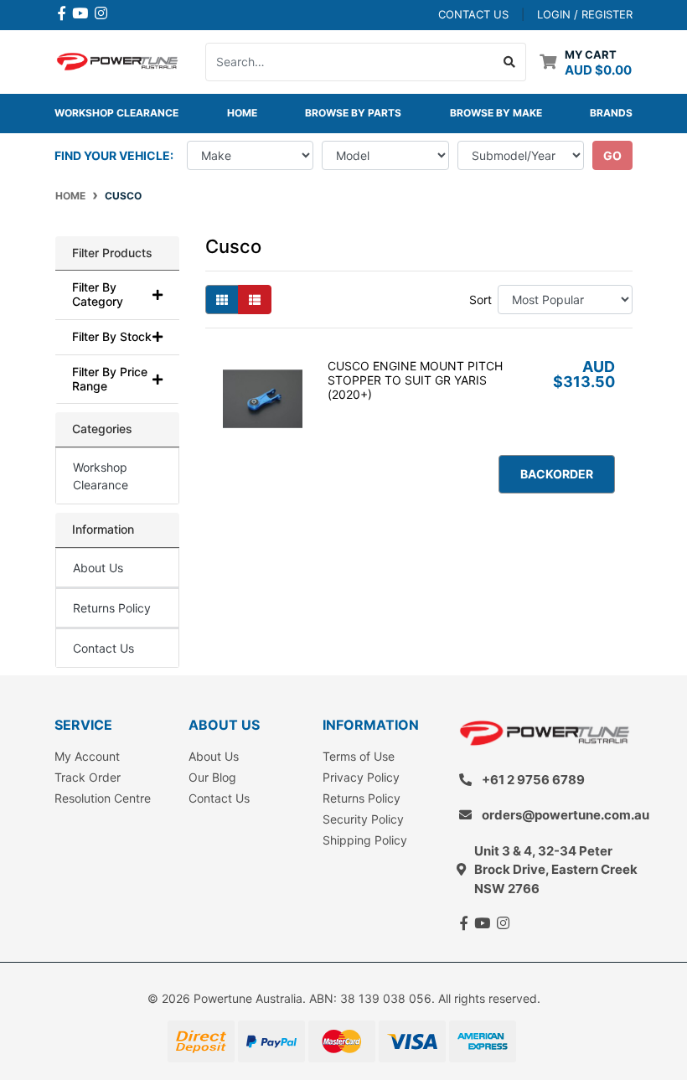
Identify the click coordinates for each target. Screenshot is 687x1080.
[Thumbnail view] (222, 299)
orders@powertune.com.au (565, 815)
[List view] (254, 299)
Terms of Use (359, 756)
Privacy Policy (361, 777)
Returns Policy (112, 608)
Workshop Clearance (116, 112)
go (612, 155)
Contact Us (103, 648)
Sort (480, 299)
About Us (98, 568)
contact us (473, 14)
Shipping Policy (365, 840)
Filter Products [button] (112, 253)
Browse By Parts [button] (353, 112)
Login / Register (585, 14)
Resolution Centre (102, 798)
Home (242, 112)
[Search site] (509, 62)
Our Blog (212, 777)
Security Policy (363, 819)
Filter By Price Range (109, 379)
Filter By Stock (112, 337)
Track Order (87, 777)
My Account (87, 756)
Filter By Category (97, 294)
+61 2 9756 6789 (533, 780)
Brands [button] (611, 112)
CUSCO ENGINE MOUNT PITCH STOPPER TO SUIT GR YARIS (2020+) (415, 380)
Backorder (556, 474)
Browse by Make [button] (496, 112)
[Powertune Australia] (117, 60)
